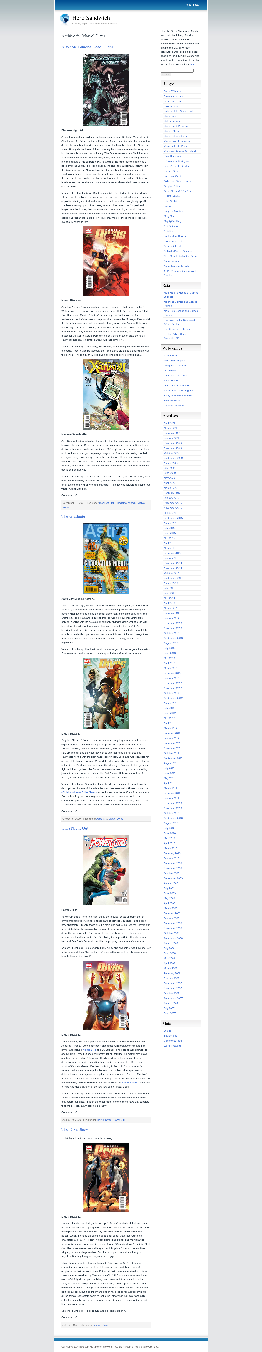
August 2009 (171, 883)
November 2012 (173, 688)
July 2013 (169, 648)
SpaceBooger (171, 261)
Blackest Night (107, 502)
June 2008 (170, 953)
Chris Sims (170, 116)
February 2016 (172, 492)
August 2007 (171, 1003)
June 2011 (170, 773)
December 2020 (173, 442)
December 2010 (173, 803)
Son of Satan (129, 1082)
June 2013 (170, 653)
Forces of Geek (172, 176)
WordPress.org (172, 1045)
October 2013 (171, 633)
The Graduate (73, 516)
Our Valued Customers (176, 385)
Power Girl (119, 1119)
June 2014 (170, 593)
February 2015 (172, 553)
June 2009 (170, 893)
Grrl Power (170, 370)
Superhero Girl (172, 400)
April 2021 (169, 422)
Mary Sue (169, 216)
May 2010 (169, 838)
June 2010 (170, 833)
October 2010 (171, 813)
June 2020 (170, 472)
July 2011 (169, 768)
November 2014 (173, 568)
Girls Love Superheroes (177, 181)
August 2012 (171, 703)
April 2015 (169, 543)
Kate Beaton (171, 380)
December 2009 (173, 863)
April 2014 (169, 603)
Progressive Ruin (173, 241)
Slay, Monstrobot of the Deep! (180, 256)
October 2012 (171, 693)
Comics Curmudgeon (176, 136)
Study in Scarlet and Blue (178, 395)
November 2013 (173, 628)
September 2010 (173, 818)
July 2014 (169, 588)
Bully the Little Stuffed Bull (178, 111)
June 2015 (170, 533)
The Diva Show (74, 1129)
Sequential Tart (172, 246)
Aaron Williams (172, 91)
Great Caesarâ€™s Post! (178, 191)
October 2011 (171, 753)
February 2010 (172, 853)
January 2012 (171, 738)
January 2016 (171, 497)
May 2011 (169, 778)
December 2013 (173, 623)
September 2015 (173, 518)
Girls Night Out (74, 828)
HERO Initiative (172, 196)
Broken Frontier (172, 106)
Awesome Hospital (174, 360)
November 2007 (173, 988)
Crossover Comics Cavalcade (180, 151)
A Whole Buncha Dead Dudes (87, 47)
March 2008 (170, 968)
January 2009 (171, 918)
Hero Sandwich (91, 17)
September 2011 (173, 758)
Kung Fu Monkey (173, 211)
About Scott (192, 4)
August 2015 (171, 523)
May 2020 (169, 477)
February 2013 (172, 673)
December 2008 (173, 923)
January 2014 (171, 618)
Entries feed (170, 1035)
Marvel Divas (116, 818)
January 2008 (171, 978)
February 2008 (172, 973)
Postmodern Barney (175, 236)
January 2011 (171, 798)
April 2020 (169, 482)
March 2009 (170, 908)
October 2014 (171, 573)
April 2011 (169, 783)
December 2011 (173, 743)
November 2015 (173, 507)
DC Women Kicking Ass (177, 161)
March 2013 (170, 668)
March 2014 (170, 607)
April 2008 (169, 963)
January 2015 (171, 558)
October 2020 (171, 452)
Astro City (101, 818)
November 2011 (173, 748)
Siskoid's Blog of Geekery (178, 251)
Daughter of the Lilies (176, 365)
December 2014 (173, 563)
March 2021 (170, 427)
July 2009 (169, 888)
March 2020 (170, 487)
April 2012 (169, 723)
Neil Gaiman (171, 226)
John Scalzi (170, 201)
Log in (167, 1030)
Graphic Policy (172, 186)
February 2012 (172, 733)
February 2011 (172, 793)
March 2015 (170, 548)
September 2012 (173, 698)
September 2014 (173, 578)
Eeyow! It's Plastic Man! (177, 166)
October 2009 (171, 873)
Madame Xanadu (126, 502)
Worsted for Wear (174, 405)
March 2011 (170, 788)
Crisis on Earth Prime (176, 146)
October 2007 (171, 993)
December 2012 (173, 683)
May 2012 (169, 718)
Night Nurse (89, 1049)
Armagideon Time (174, 96)
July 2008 (169, 948)
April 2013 (169, 663)
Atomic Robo (171, 355)
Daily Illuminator (173, 156)
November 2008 (173, 928)
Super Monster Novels (176, 266)
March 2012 (170, 728)
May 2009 (169, 898)
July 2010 (169, 828)
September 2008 (173, 938)
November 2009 (173, 868)
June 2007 (170, 1013)
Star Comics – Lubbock (177, 329)
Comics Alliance (172, 131)
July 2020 (169, 467)
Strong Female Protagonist (179, 390)
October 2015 (171, 513)
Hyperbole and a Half (176, 375)
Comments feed (173, 1040)
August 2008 (171, 943)
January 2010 (171, 858)
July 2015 (169, 528)
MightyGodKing (172, 221)
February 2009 (172, 913)
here (193, 64)
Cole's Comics (172, 121)
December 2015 (173, 502)
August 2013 (171, 643)
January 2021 (171, 437)
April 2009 (169, 903)
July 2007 (169, 1008)
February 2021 (172, 432)
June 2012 (170, 713)
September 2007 (173, 998)
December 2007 (173, 983)
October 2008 (171, 933)
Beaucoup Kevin (173, 101)
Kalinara (168, 206)
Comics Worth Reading (177, 141)
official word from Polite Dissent (79, 792)
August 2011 (171, 763)
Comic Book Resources (177, 126)
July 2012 (169, 708)
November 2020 (173, 447)
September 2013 (173, 638)
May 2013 (169, 658)
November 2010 (173, 808)
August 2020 (171, 462)
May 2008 (169, 958)
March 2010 (170, 848)
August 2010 (171, 823)
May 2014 (169, 598)
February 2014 (172, 612)
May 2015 (169, 538)
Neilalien (168, 231)
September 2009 (173, 878)
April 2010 (169, 843)
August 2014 (171, 583)
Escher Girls (171, 171)
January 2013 (171, 678)
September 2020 (173, 457)
